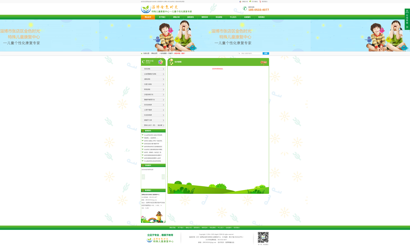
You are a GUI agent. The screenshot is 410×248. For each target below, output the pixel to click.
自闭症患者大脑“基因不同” (151, 143)
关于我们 (162, 17)
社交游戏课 (148, 115)
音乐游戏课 (148, 105)
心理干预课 (148, 110)
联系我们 (264, 1)
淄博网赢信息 (229, 242)
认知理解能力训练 (150, 74)
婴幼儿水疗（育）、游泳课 (153, 125)
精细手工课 (148, 120)
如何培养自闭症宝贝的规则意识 (153, 146)
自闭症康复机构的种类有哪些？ (153, 155)
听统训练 (147, 89)
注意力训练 (148, 84)
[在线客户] (407, 19)
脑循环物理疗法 (149, 99)
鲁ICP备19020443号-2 (236, 237)
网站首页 (148, 17)
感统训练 (147, 79)
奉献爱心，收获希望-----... (151, 138)
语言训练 (147, 69)
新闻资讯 (190, 17)
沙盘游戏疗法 (148, 94)
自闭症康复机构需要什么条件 (152, 158)
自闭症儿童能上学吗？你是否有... (153, 141)
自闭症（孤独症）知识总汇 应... (153, 152)
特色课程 (219, 17)
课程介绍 (245, 1)
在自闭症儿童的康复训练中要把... (153, 149)
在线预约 (247, 17)
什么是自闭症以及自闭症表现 (152, 161)
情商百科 (205, 17)
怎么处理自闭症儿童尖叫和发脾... (153, 135)
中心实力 (233, 17)
